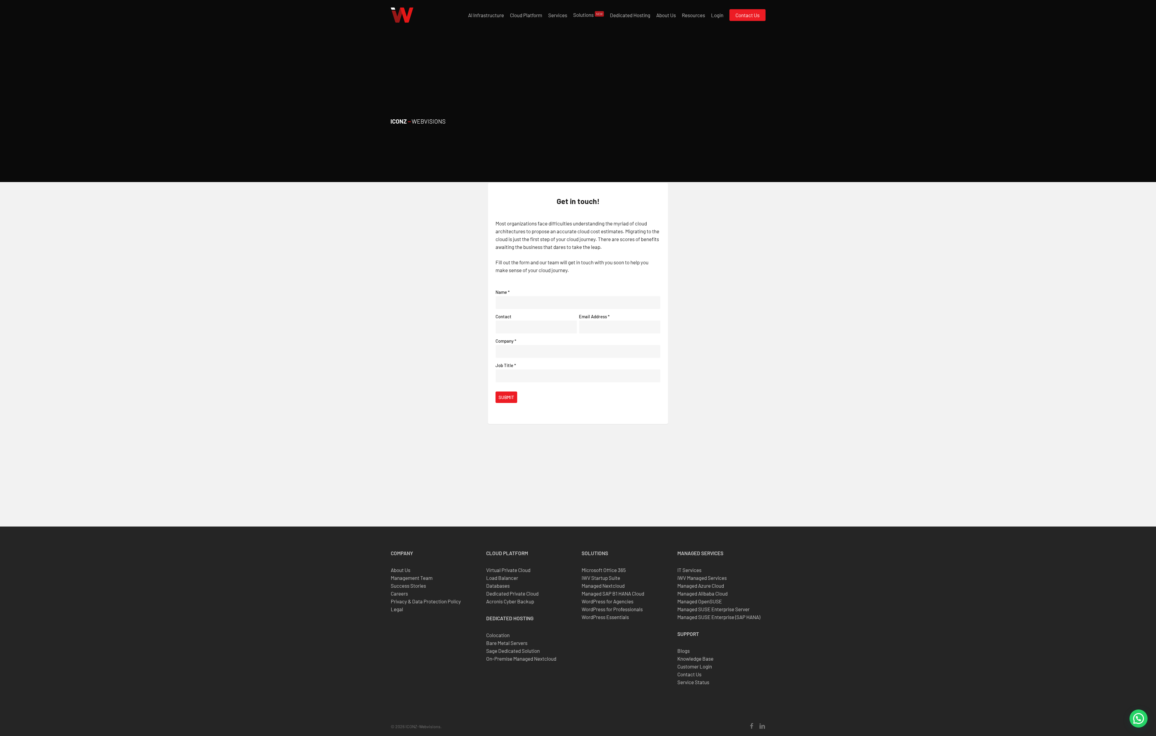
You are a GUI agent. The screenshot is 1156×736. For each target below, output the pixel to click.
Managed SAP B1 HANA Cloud (613, 593)
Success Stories (408, 586)
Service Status (693, 682)
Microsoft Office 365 (604, 570)
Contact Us (689, 674)
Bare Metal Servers (506, 643)
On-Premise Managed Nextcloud (521, 659)
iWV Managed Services (702, 578)
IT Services (689, 570)
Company (506, 341)
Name (503, 292)
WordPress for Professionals (612, 609)
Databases (498, 586)
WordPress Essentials (605, 617)
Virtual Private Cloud (508, 570)
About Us (400, 570)
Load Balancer (502, 578)
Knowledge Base (695, 659)
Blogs (683, 651)
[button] (1139, 718)
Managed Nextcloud (603, 586)
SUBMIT (506, 397)
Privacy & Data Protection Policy (426, 601)
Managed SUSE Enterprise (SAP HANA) (718, 617)
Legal (397, 609)
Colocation (498, 635)
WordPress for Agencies (607, 601)
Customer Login (694, 666)
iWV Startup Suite (601, 578)
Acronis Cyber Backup (510, 601)
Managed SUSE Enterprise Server (713, 609)
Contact (503, 316)
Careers (399, 593)
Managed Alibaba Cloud (702, 593)
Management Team (412, 578)
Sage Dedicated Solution (513, 651)
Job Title (506, 365)
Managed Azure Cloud (700, 586)
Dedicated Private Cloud (512, 593)
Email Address (594, 316)
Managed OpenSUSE (699, 601)
